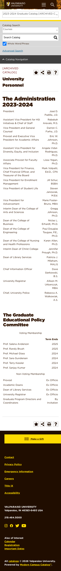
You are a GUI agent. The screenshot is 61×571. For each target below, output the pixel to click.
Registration (12, 545)
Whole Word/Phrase (18, 43)
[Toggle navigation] (43, 4)
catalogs (14, 561)
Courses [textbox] (7, 29)
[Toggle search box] (52, 4)
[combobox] (30, 15)
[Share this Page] (42, 72)
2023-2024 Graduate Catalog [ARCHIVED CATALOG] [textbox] (30, 13)
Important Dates (14, 548)
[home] (17, 4)
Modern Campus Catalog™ (36, 564)
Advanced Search (12, 50)
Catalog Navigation (17, 59)
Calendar (9, 541)
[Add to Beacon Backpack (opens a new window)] (36, 72)
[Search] (55, 37)
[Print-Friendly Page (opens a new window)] (49, 72)
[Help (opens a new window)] (55, 72)
